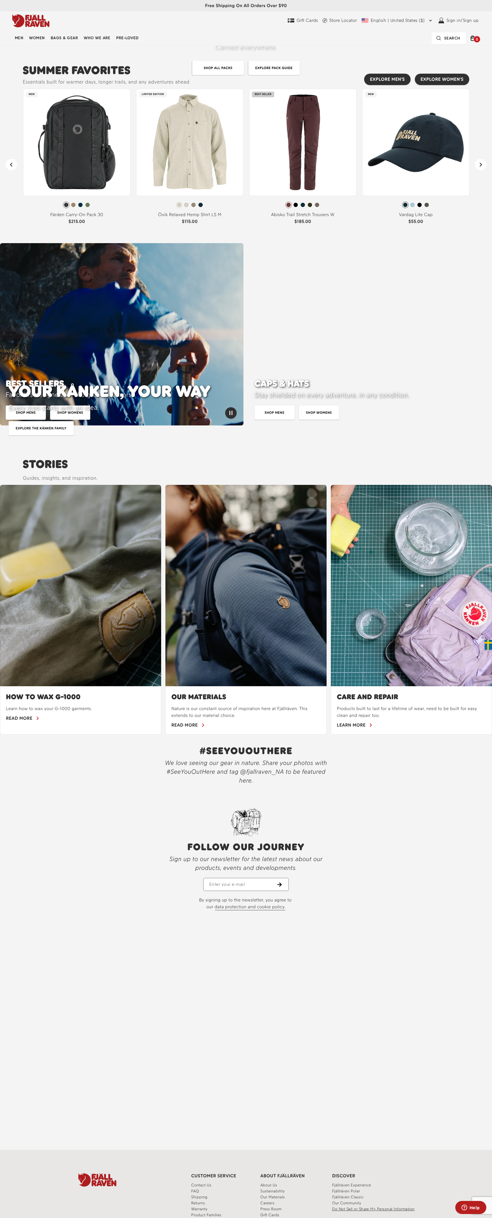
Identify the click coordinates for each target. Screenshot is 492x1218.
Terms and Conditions (313, 614)
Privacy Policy (280, 619)
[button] (364, 548)
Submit (310, 653)
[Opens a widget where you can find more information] (470, 1208)
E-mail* (267, 594)
